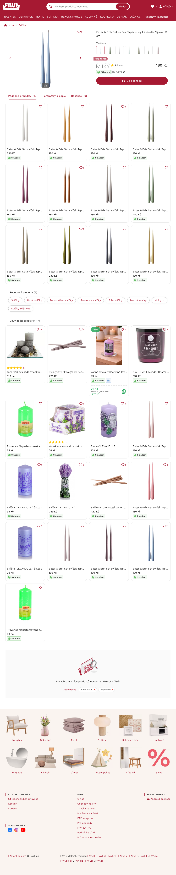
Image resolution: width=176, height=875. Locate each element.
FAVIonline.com (17, 856)
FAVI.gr (89, 860)
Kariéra (12, 808)
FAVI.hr (133, 856)
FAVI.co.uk (66, 860)
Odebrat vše (69, 689)
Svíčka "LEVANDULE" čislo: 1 (24, 507)
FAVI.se (153, 856)
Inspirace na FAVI (87, 813)
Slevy (159, 772)
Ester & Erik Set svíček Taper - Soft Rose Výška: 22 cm (82, 568)
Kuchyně (91, 16)
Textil (40, 16)
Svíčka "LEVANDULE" (104, 446)
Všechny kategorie (156, 16)
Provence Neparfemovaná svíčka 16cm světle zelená (38, 629)
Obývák (122, 16)
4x (24, 368)
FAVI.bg (79, 860)
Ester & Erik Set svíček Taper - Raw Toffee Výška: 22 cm (83, 210)
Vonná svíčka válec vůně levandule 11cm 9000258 (121, 372)
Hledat (122, 6)
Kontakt (12, 803)
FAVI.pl (102, 856)
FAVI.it (144, 856)
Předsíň (130, 772)
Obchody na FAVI (87, 803)
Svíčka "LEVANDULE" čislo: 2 (24, 568)
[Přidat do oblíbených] (40, 106)
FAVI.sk (91, 856)
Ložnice (135, 16)
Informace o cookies (89, 837)
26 (40, 329)
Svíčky (22, 25)
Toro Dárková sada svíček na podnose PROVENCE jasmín (41, 372)
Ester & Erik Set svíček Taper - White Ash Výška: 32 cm (40, 149)
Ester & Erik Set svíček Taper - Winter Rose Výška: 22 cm (126, 568)
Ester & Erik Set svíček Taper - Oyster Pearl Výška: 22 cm (126, 210)
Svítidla (52, 16)
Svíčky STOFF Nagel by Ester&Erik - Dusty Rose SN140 (124, 507)
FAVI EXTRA (84, 827)
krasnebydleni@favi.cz (25, 798)
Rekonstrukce (71, 16)
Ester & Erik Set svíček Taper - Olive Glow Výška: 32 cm (83, 271)
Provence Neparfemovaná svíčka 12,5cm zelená (35, 446)
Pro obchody (84, 823)
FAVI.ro (112, 856)
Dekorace (26, 16)
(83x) (121, 65)
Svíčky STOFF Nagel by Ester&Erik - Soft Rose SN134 (81, 372)
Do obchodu (134, 80)
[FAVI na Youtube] (23, 830)
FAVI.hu (123, 856)
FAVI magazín (85, 818)
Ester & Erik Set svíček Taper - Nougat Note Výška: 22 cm (42, 271)
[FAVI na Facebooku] (10, 830)
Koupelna (107, 16)
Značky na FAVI (86, 808)
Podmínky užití (86, 832)
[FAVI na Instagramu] (16, 830)
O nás (80, 798)
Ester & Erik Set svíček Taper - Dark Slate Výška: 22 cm (125, 271)
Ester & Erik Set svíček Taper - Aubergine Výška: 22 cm (124, 149)
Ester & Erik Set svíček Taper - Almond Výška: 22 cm (81, 149)
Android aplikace (160, 798)
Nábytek (10, 16)
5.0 (116, 65)
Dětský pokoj (102, 772)
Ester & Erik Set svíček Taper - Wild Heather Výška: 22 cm (42, 210)
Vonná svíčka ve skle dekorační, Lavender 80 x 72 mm (82, 446)
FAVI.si (99, 860)
